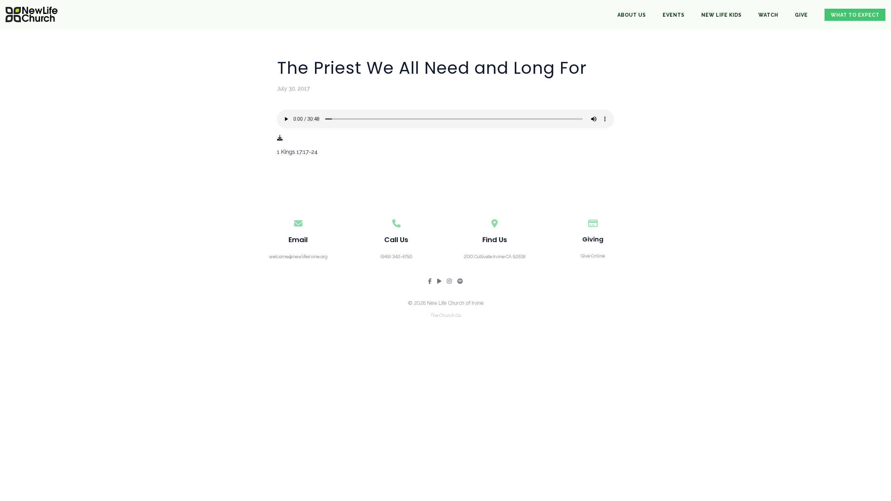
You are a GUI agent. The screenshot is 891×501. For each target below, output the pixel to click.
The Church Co (446, 315)
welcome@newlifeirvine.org (298, 256)
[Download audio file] (280, 138)
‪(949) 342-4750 (396, 256)
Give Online (593, 256)
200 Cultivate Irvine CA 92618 (495, 256)
